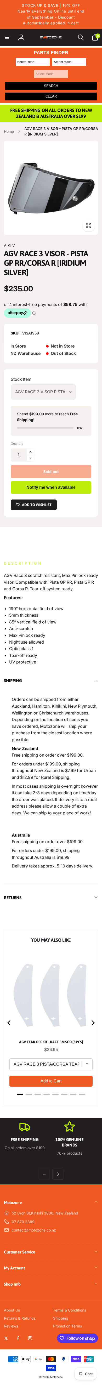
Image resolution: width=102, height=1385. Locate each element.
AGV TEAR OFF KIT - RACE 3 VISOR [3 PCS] (51, 1042)
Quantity (17, 443)
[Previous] (9, 1023)
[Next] (92, 1023)
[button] (7, 37)
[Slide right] (57, 1174)
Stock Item (21, 379)
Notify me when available (51, 487)
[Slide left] (44, 1174)
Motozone (56, 1376)
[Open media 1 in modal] (51, 188)
